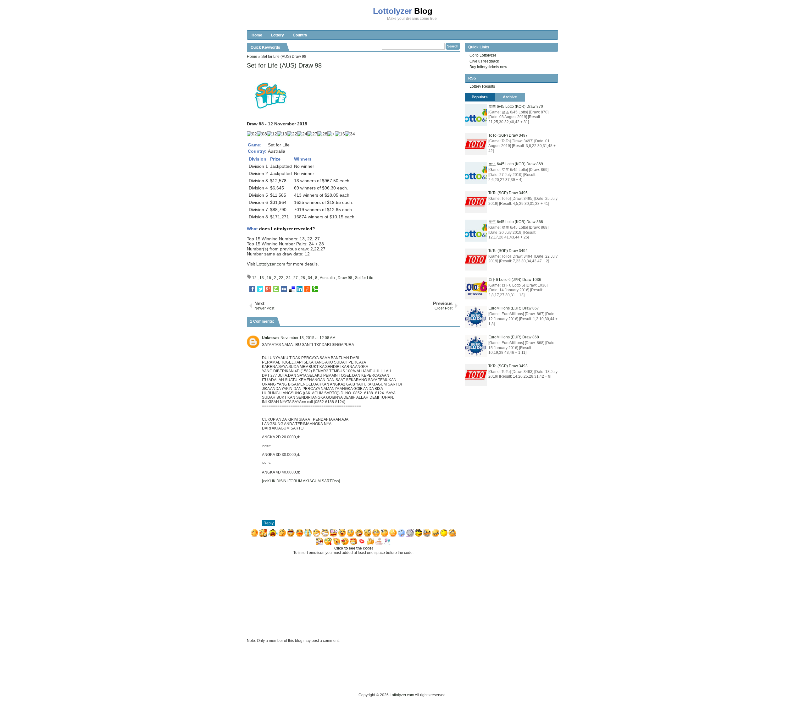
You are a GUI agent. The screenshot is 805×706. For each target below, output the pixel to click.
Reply (269, 523)
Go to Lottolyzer (482, 55)
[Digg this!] (284, 289)
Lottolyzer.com (270, 263)
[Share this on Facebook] (252, 289)
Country (300, 35)
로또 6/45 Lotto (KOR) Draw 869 (515, 164)
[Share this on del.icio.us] (292, 289)
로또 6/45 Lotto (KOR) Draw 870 (515, 106)
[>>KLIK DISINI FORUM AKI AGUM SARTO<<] (301, 481)
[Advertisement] (361, 678)
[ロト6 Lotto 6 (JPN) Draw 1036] (476, 288)
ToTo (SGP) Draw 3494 (508, 251)
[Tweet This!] (260, 289)
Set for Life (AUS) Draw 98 (284, 65)
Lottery (277, 35)
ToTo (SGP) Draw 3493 (508, 366)
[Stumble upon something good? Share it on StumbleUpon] (276, 289)
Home (257, 35)
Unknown (270, 338)
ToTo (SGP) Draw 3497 (508, 135)
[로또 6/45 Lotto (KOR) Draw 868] (476, 231)
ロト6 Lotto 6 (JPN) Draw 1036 (514, 279)
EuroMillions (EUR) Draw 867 (513, 308)
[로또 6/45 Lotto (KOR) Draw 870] (476, 115)
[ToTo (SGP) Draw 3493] (476, 375)
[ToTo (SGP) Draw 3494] (476, 260)
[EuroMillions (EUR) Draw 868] (476, 346)
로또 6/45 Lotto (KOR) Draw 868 (515, 222)
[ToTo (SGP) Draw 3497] (476, 144)
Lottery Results (482, 86)
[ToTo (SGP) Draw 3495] (476, 202)
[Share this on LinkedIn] (300, 289)
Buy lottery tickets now (488, 67)
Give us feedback (484, 61)
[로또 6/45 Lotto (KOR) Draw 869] (476, 173)
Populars (480, 97)
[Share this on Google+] (268, 289)
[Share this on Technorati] (315, 289)
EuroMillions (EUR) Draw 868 (513, 337)
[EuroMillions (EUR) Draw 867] (476, 317)
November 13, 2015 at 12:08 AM (308, 338)
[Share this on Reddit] (307, 289)
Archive (510, 97)
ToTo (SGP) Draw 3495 (508, 193)
